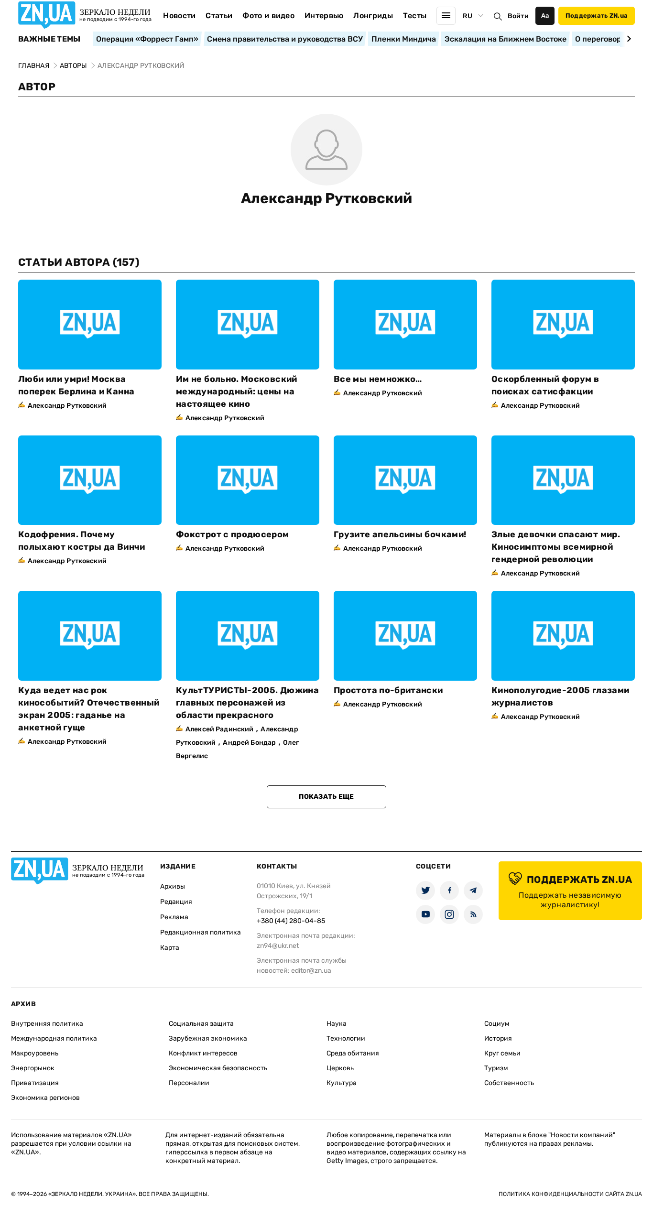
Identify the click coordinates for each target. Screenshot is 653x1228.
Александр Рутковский (326, 198)
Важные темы (49, 39)
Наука (336, 1024)
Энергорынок (32, 1068)
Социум (497, 1024)
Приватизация (35, 1083)
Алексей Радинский (219, 729)
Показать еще (326, 797)
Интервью (324, 15)
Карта (169, 948)
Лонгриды (373, 15)
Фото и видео (268, 15)
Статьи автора (78, 262)
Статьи (219, 15)
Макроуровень (34, 1053)
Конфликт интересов (203, 1053)
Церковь (340, 1068)
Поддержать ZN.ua (597, 15)
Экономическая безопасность (218, 1068)
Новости (179, 15)
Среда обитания (352, 1053)
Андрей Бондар (249, 743)
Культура (341, 1083)
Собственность (509, 1083)
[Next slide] (627, 39)
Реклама (174, 917)
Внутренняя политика (47, 1024)
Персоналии (189, 1083)
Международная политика (54, 1038)
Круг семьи (502, 1053)
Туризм (496, 1068)
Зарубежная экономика (208, 1038)
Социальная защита (201, 1024)
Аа (545, 15)
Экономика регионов (45, 1098)
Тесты (415, 15)
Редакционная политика (200, 932)
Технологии (345, 1038)
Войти (518, 16)
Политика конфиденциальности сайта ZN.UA (570, 1194)
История (498, 1038)
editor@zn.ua (311, 971)
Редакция (176, 902)
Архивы (172, 886)
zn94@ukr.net (278, 946)
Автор (36, 86)
